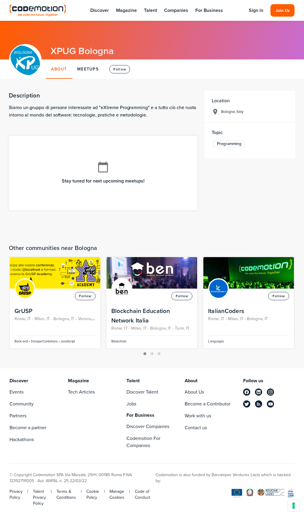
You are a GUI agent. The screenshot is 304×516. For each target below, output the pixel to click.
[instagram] (270, 392)
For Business (209, 10)
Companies (176, 10)
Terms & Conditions (66, 495)
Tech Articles (81, 391)
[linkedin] (258, 392)
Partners (18, 415)
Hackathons (22, 439)
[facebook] (246, 392)
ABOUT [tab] (59, 69)
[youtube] (270, 404)
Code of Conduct (142, 495)
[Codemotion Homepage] (38, 10)
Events (16, 391)
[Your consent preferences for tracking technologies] (293, 505)
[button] (144, 354)
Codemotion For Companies (143, 442)
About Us (194, 391)
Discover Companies (147, 426)
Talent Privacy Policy (39, 497)
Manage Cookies (117, 495)
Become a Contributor (207, 403)
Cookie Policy (92, 495)
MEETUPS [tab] (88, 69)
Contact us (196, 427)
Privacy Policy (16, 495)
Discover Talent (142, 391)
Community (22, 403)
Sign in (256, 10)
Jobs (131, 403)
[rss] (258, 404)
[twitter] (246, 404)
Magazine (126, 10)
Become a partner (28, 427)
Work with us (198, 415)
